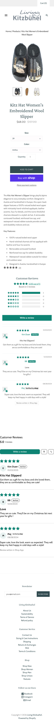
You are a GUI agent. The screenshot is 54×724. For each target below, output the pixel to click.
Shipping (27, 641)
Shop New (27, 666)
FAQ (27, 648)
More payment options (26, 185)
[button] (13, 293)
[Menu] (6, 15)
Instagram (28, 697)
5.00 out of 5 (34, 284)
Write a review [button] (27, 317)
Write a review (20, 451)
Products (16, 31)
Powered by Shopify (27, 718)
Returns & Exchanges (27, 645)
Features (27, 679)
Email (28, 700)
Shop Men (27, 672)
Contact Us (27, 635)
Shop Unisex (27, 675)
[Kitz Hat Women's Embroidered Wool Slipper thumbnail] (17, 91)
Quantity (21, 156)
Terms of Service (27, 617)
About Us (27, 610)
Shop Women (27, 669)
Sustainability (27, 614)
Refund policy (27, 620)
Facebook (28, 693)
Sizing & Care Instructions (27, 638)
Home (8, 31)
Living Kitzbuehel (34, 715)
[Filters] (44, 451)
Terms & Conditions (27, 651)
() (43, 3)
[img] (23, 330)
